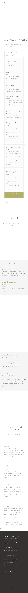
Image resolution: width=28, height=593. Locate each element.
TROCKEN (7, 52)
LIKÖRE (12, 55)
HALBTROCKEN (14, 52)
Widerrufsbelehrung (19, 587)
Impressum (17, 589)
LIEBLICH (7, 55)
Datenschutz (11, 589)
